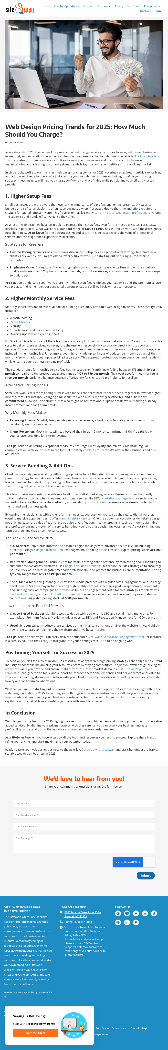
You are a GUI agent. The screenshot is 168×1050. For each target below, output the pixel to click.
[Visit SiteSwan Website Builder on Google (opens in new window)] (118, 913)
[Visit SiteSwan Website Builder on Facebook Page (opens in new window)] (136, 913)
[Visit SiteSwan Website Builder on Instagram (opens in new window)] (145, 913)
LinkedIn (57, 594)
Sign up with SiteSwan (99, 749)
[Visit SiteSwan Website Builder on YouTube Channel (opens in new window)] (127, 913)
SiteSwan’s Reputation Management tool (116, 637)
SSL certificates (20, 322)
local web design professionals (129, 213)
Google (67, 566)
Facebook (93, 566)
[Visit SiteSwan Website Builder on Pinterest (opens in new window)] (118, 922)
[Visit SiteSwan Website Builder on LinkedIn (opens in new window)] (127, 922)
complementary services (75, 518)
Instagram (36, 594)
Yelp (77, 566)
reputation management (118, 498)
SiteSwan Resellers (146, 156)
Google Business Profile (49, 550)
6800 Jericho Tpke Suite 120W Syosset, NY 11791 (82, 914)
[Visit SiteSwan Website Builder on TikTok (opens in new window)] (154, 913)
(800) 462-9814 (83, 922)
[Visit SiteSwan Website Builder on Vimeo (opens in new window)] (136, 922)
